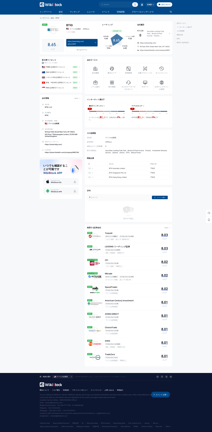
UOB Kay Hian (45, 423)
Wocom (155, 423)
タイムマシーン (82, 50)
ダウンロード (166, 4)
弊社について (44, 390)
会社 (61, 12)
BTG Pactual (105, 423)
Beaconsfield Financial (61, 423)
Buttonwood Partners (109, 426)
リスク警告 (56, 390)
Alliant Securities (67, 426)
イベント (106, 12)
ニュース (91, 12)
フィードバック (96, 390)
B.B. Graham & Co (135, 423)
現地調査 (121, 12)
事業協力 (120, 390)
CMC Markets (125, 426)
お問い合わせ (109, 390)
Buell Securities (92, 423)
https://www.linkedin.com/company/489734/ (62, 152)
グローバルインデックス (143, 12)
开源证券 (75, 423)
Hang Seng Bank (119, 423)
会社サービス (181, 23)
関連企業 (180, 35)
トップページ (46, 12)
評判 (178, 39)
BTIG (57, 18)
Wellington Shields (82, 426)
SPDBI (135, 426)
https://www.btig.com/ (53, 144)
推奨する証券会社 (183, 42)
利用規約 (66, 390)
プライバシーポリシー (80, 390)
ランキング (75, 12)
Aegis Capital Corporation (49, 426)
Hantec (147, 423)
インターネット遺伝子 (184, 27)
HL (83, 423)
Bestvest (159, 426)
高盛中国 (96, 426)
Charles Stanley (146, 426)
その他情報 (180, 31)
